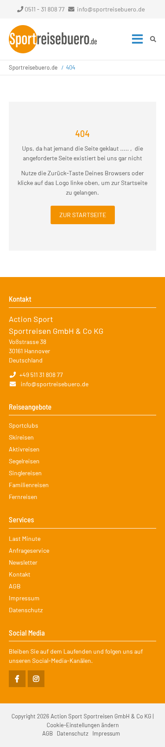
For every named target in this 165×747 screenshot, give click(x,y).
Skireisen (21, 437)
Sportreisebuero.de (33, 67)
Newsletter (23, 562)
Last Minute (24, 538)
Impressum (24, 598)
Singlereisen (25, 473)
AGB (15, 586)
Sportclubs (23, 425)
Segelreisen (24, 461)
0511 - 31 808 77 (45, 9)
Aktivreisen (24, 449)
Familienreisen (29, 484)
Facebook (17, 678)
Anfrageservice (29, 550)
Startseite (53, 39)
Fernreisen (23, 496)
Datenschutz (26, 610)
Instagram (36, 678)
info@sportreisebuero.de (111, 9)
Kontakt (19, 574)
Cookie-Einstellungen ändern (83, 725)
